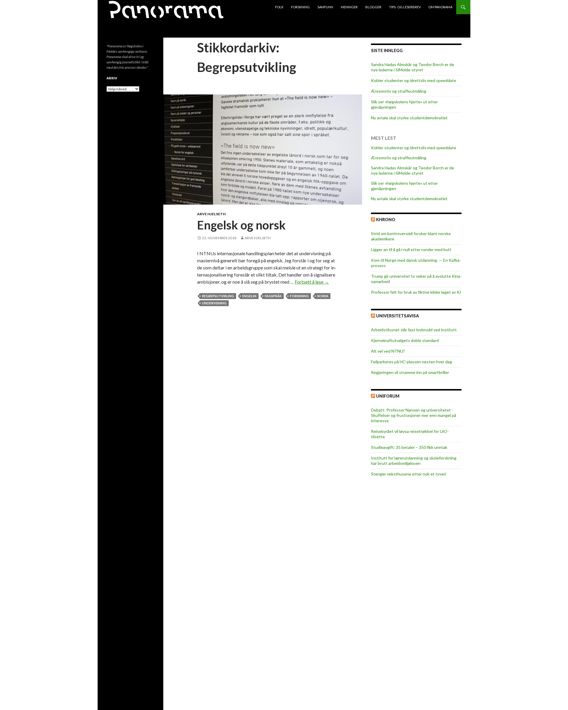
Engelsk (249, 296)
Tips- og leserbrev (405, 7)
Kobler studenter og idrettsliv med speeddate (413, 80)
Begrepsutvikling (218, 296)
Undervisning (214, 303)
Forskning (300, 7)
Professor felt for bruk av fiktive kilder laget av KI (416, 292)
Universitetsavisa (397, 315)
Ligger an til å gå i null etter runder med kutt (411, 249)
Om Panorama (440, 7)
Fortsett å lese (312, 282)
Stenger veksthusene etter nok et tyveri (408, 473)
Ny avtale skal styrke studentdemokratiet (409, 117)
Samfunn (325, 7)
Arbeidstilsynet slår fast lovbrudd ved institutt (414, 329)
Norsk (322, 296)
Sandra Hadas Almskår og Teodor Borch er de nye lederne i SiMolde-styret (412, 67)
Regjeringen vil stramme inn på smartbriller (410, 372)
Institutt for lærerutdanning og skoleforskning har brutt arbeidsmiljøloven (413, 460)
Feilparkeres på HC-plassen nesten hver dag (411, 361)
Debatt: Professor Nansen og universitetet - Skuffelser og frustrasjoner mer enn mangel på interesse (413, 415)
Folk (279, 7)
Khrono (385, 219)
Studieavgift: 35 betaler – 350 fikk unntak (409, 447)
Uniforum (387, 396)
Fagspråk (273, 296)
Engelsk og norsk (241, 225)
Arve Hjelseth (211, 214)
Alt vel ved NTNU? (388, 351)
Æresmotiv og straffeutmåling (398, 91)
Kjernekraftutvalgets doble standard (405, 340)
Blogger (373, 7)
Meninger (349, 7)
